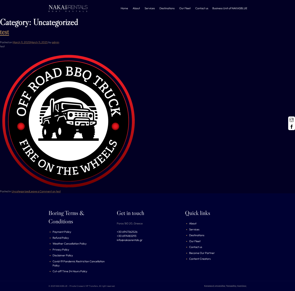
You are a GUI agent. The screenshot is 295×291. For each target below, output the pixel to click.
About (136, 8)
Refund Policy (61, 237)
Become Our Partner (202, 253)
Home (124, 8)
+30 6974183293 (126, 236)
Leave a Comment (45, 191)
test (4, 31)
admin (55, 42)
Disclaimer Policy (63, 255)
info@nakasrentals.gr (130, 240)
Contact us (201, 8)
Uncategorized (21, 191)
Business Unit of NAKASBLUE (229, 8)
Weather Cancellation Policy (70, 243)
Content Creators (200, 258)
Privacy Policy (61, 249)
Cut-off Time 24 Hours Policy (70, 271)
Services (150, 8)
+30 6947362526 (127, 231)
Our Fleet (185, 8)
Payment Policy (62, 231)
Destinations (167, 8)
